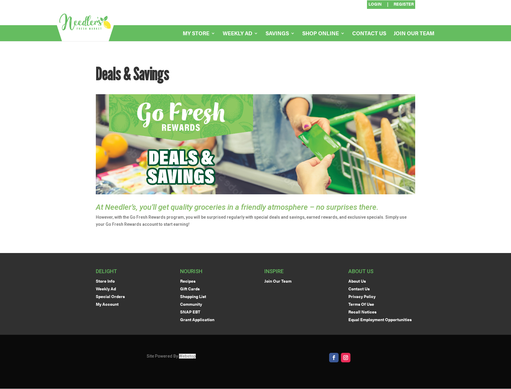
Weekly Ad (237, 34)
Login (375, 4)
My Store (196, 34)
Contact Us (369, 34)
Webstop (187, 356)
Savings (277, 34)
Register (404, 4)
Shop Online (320, 34)
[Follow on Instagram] (345, 357)
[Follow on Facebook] (334, 357)
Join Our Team (414, 34)
